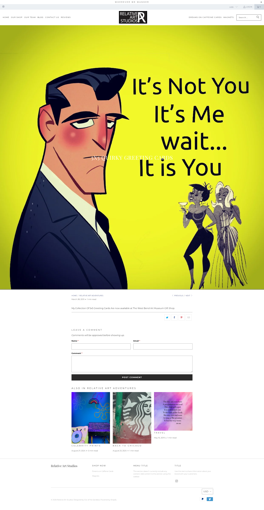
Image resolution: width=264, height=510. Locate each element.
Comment (77, 353)
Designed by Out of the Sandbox (87, 500)
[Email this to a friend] (189, 317)
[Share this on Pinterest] (182, 317)
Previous (178, 296)
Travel (160, 432)
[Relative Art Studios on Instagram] (3, 7)
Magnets (95, 476)
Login (249, 7)
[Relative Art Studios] (133, 17)
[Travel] (173, 411)
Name (75, 341)
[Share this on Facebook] (174, 317)
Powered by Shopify (108, 500)
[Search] (257, 17)
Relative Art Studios (65, 500)
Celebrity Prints (86, 445)
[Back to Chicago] (132, 417)
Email (136, 341)
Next (188, 296)
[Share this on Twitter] (167, 317)
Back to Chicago (127, 445)
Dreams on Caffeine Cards (102, 471)
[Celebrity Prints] (91, 417)
